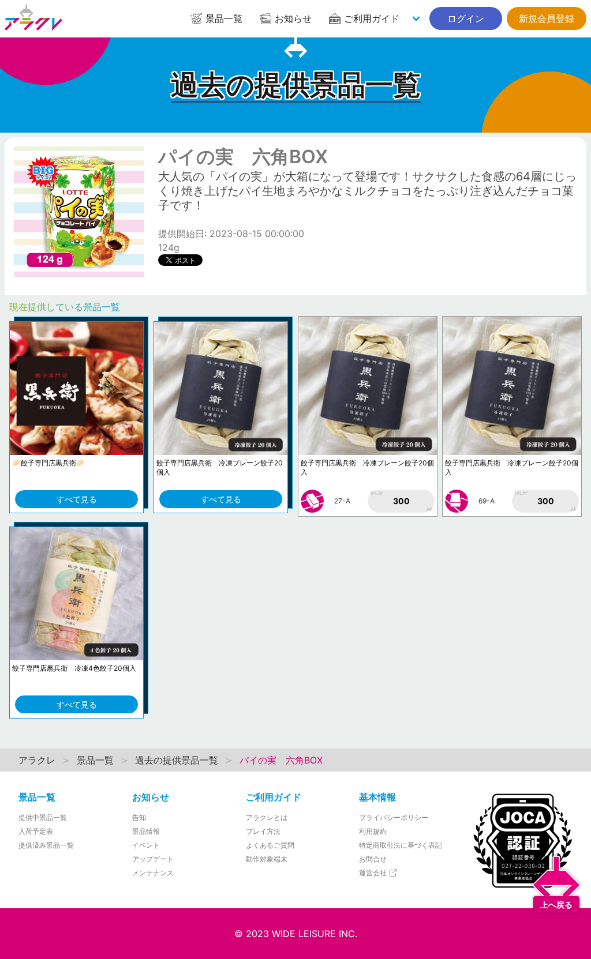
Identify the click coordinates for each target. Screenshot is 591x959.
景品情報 (146, 831)
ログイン (466, 18)
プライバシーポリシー (393, 817)
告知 (139, 817)
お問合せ (373, 859)
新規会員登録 (546, 18)
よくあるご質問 (270, 845)
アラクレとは (266, 817)
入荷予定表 (35, 831)
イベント (146, 845)
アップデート (153, 859)
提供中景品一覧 (42, 817)
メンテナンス (153, 872)
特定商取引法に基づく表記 (400, 845)
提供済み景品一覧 (46, 845)
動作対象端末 (266, 859)
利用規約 (373, 831)
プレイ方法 (263, 831)
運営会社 (373, 872)
